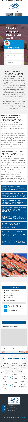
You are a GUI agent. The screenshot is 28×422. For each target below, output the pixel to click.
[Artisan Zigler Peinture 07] (14, 6)
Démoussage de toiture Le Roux (15, 370)
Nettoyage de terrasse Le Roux (14, 385)
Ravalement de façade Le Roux (24, 371)
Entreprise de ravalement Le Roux (6, 366)
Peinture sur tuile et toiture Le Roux (24, 379)
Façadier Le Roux (5, 372)
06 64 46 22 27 (19, 1)
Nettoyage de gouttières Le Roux (14, 377)
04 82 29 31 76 (8, 1)
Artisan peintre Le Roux (23, 386)
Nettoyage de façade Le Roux (23, 365)
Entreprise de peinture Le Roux (5, 379)
